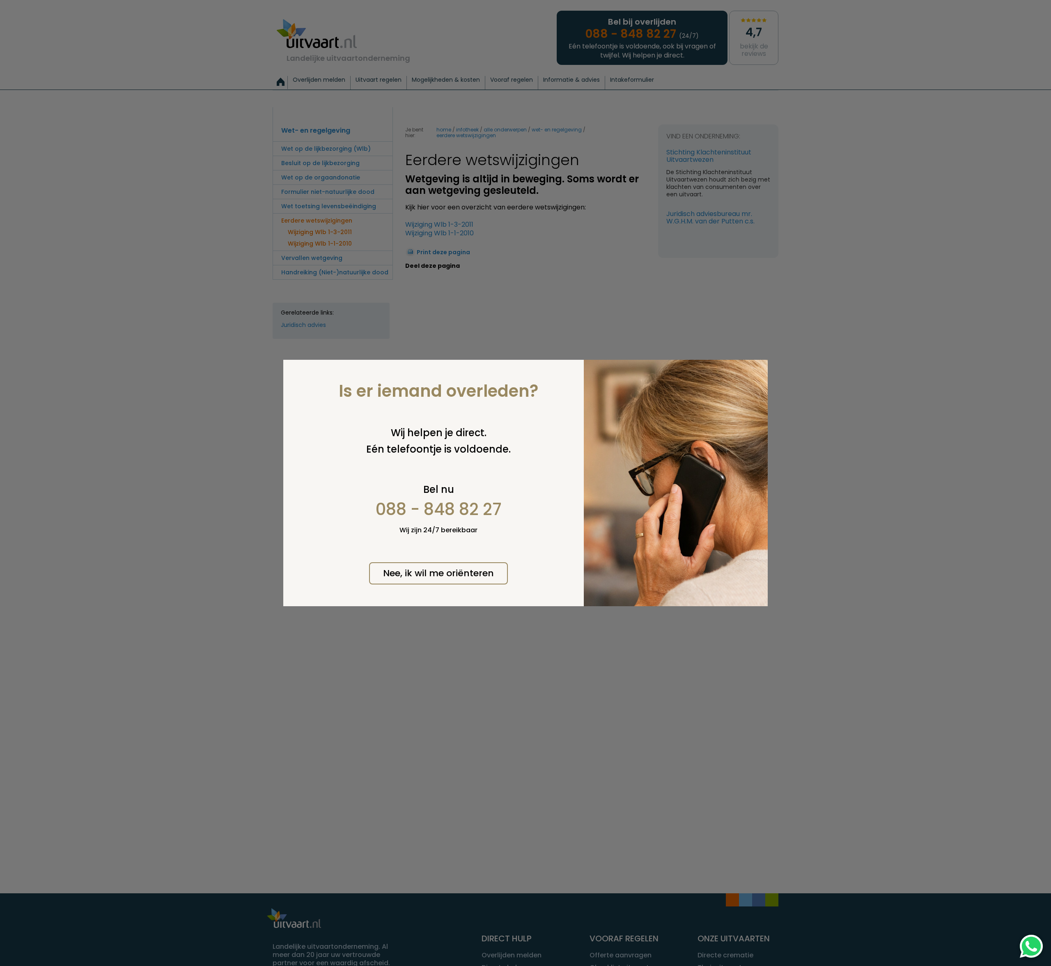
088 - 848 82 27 (439, 509)
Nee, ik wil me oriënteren (438, 573)
